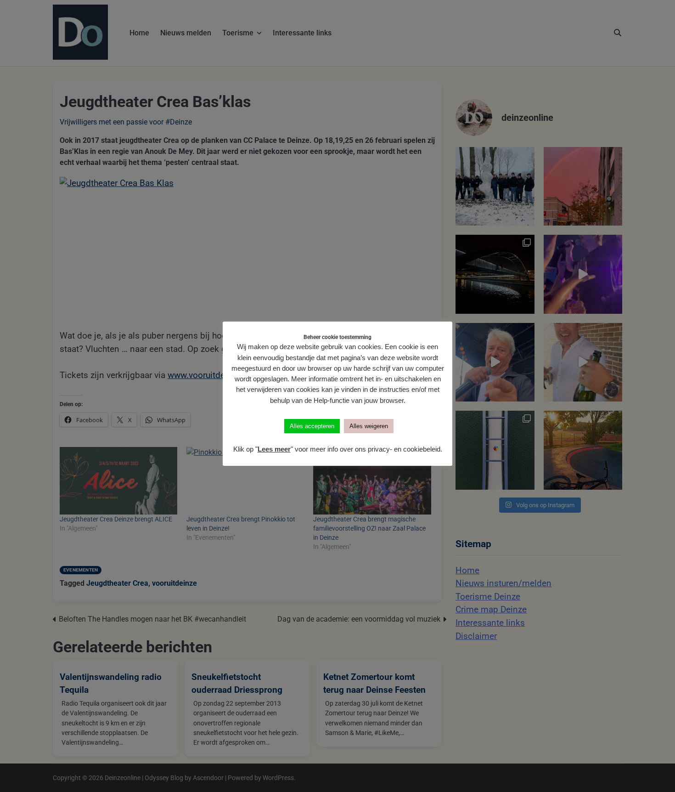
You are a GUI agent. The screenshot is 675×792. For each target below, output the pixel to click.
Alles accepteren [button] (312, 426)
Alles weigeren (368, 426)
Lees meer (274, 449)
